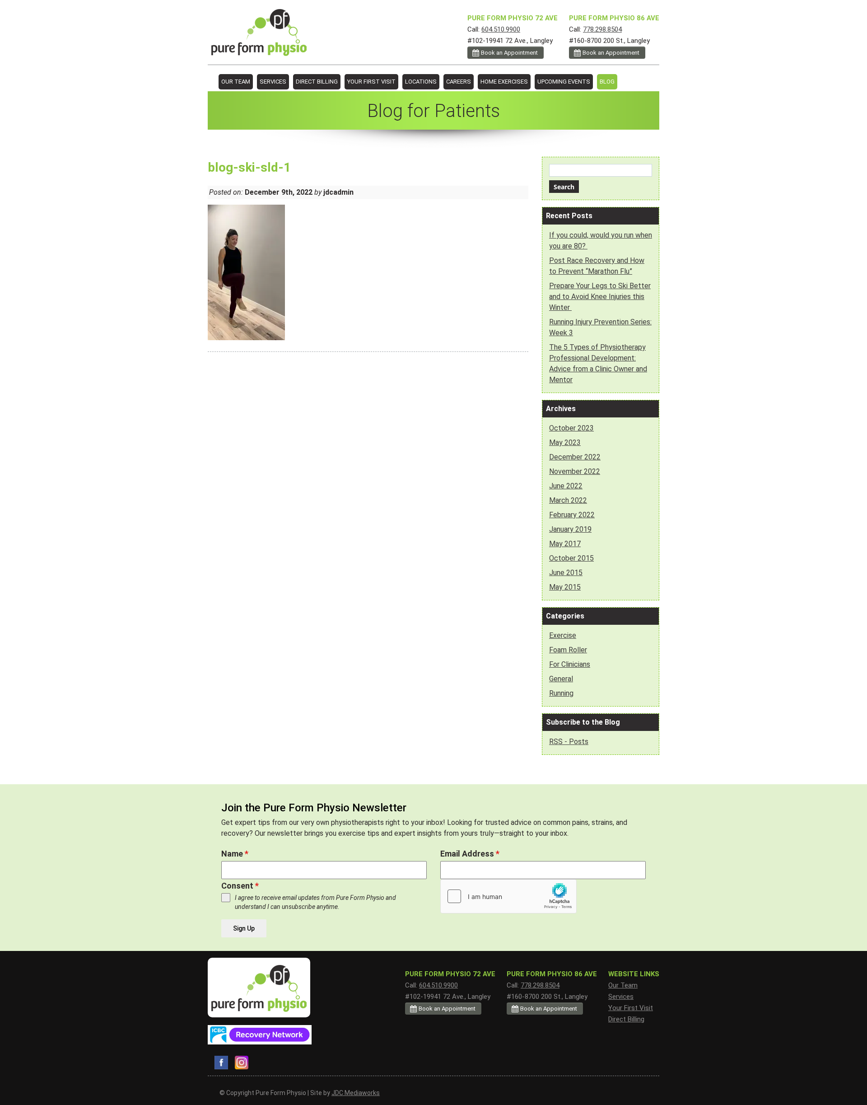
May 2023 (565, 442)
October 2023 (571, 428)
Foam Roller (568, 650)
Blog (607, 81)
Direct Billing (317, 81)
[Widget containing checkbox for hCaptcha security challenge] (508, 896)
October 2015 (571, 558)
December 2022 (575, 457)
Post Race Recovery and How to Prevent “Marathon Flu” (596, 266)
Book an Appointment (611, 52)
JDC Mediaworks (355, 1092)
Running (561, 693)
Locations (421, 81)
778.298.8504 (602, 29)
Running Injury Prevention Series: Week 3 (600, 327)
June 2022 (566, 486)
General (561, 678)
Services (273, 81)
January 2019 (570, 529)
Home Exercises (504, 81)
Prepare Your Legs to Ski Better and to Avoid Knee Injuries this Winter (600, 296)
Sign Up (244, 928)
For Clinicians (569, 664)
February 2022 (572, 514)
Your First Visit (371, 81)
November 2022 (574, 471)
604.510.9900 (500, 29)
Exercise (562, 635)
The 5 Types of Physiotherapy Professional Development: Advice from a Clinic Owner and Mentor (598, 363)
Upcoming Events (563, 81)
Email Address (469, 853)
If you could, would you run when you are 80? (600, 240)
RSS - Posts (568, 741)
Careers (458, 81)
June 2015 (566, 572)
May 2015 (565, 587)
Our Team (235, 81)
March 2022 (568, 500)
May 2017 (565, 543)
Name (234, 853)
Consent (240, 885)
